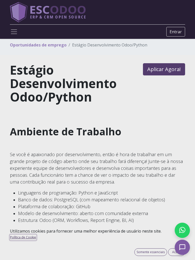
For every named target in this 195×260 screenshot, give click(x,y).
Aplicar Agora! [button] (164, 69)
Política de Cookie (23, 237)
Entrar (176, 32)
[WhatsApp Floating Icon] (182, 230)
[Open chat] (182, 247)
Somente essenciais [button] (151, 252)
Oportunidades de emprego (38, 45)
